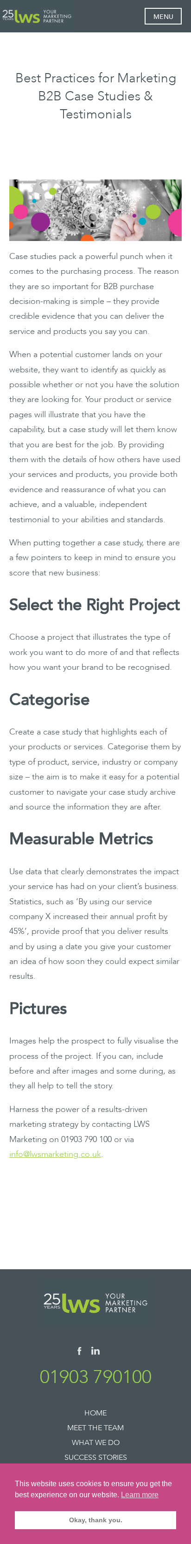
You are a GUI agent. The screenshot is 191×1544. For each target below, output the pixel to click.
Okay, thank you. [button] (95, 1520)
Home (95, 1413)
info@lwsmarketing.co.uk (55, 1154)
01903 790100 (96, 1377)
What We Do (96, 1443)
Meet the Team (95, 1428)
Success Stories (95, 1457)
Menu (163, 16)
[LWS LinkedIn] (95, 1352)
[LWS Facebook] (79, 1352)
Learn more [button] (140, 1495)
